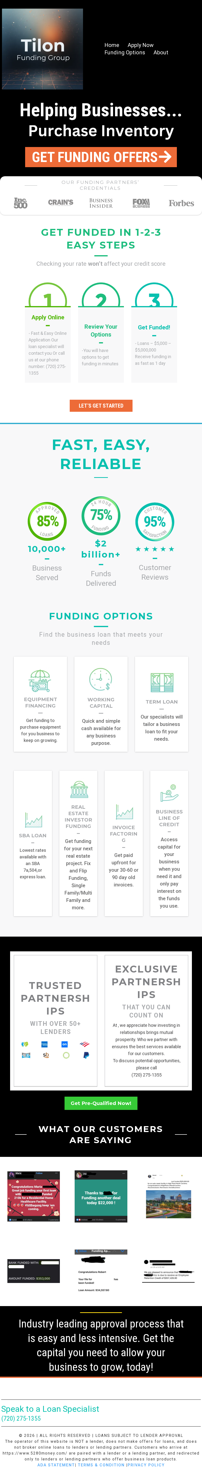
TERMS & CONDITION (101, 1465)
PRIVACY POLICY (146, 1465)
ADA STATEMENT (56, 1465)
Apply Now (141, 45)
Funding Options (124, 52)
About (160, 52)
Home (111, 45)
